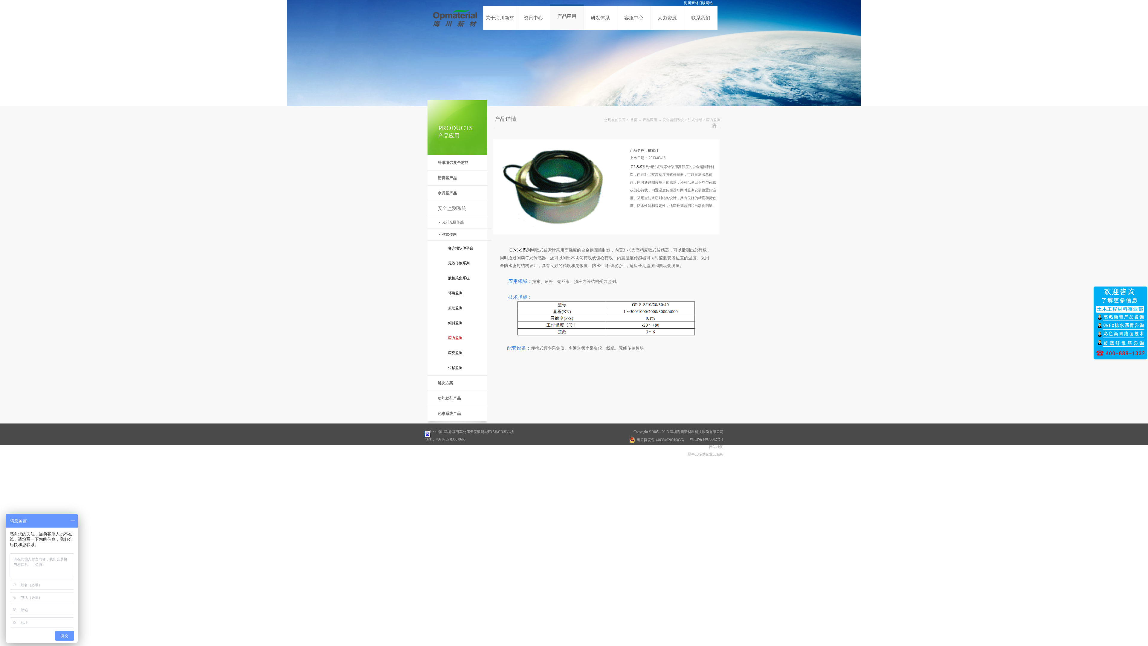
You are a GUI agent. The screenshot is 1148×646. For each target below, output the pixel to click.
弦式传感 (695, 120)
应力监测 (713, 120)
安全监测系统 (673, 120)
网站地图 (715, 447)
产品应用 (650, 120)
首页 (633, 120)
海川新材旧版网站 (698, 3)
